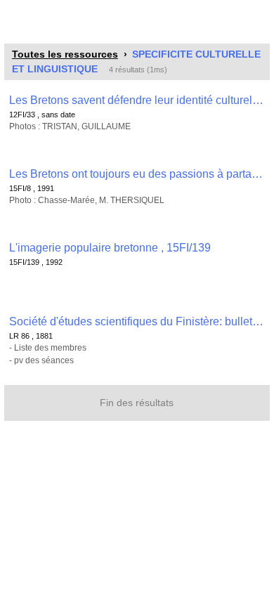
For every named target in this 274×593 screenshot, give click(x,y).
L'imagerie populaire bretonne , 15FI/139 (110, 248)
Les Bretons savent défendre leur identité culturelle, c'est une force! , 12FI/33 (137, 100)
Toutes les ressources (65, 54)
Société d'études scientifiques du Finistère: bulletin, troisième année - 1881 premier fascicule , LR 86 (137, 321)
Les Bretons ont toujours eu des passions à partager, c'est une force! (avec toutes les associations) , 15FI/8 (137, 174)
